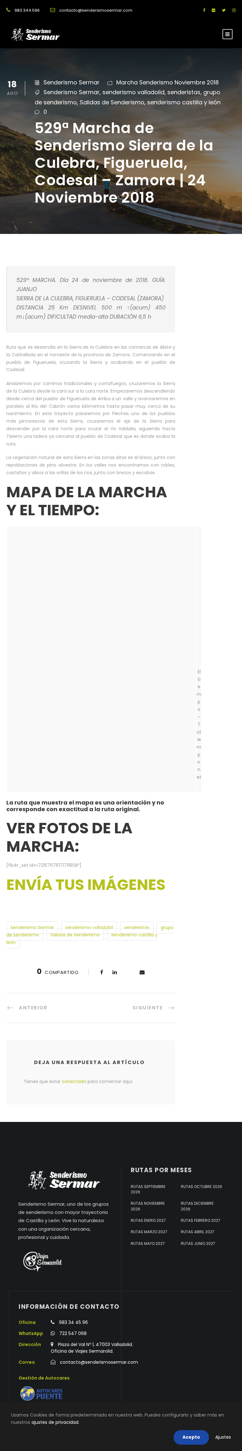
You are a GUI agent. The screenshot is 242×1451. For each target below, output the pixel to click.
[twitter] (224, 10)
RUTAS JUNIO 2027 (198, 1243)
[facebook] (204, 10)
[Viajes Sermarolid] (42, 1261)
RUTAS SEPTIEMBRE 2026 (148, 1189)
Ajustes (223, 1437)
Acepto (191, 1437)
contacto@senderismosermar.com (95, 10)
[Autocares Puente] (42, 1393)
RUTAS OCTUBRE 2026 (201, 1186)
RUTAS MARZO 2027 (149, 1231)
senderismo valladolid (133, 92)
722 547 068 (73, 1333)
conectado (74, 1081)
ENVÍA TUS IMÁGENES (85, 884)
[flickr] (213, 10)
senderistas (183, 92)
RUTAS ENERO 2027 (148, 1220)
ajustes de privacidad (55, 1422)
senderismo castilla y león (184, 102)
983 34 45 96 (73, 1322)
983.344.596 (27, 10)
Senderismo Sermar (71, 82)
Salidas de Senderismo (112, 102)
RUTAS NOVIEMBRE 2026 (148, 1206)
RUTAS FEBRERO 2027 (200, 1220)
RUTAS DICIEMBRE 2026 (197, 1206)
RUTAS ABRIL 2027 (197, 1231)
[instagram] (234, 10)
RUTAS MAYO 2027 (148, 1243)
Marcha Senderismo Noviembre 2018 (167, 82)
